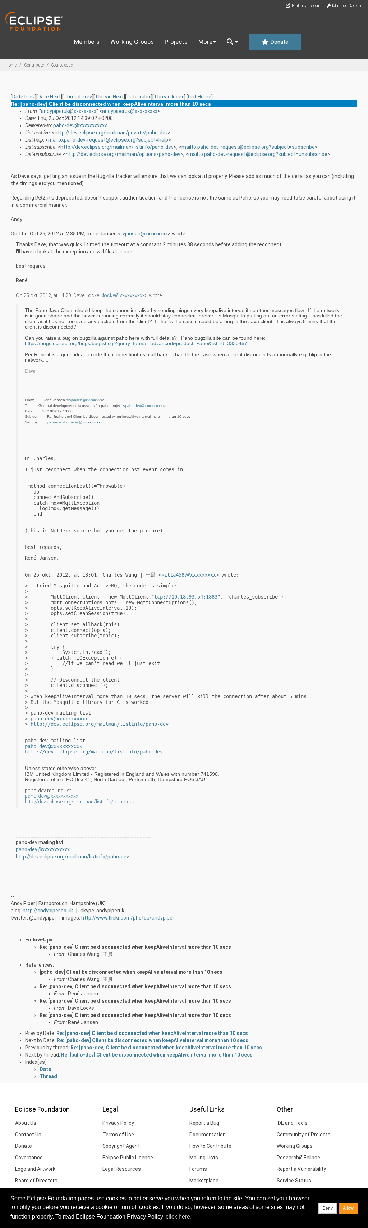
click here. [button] (179, 1217)
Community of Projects (304, 1134)
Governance (29, 1157)
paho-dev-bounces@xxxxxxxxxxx (74, 422)
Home (11, 65)
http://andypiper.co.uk (48, 910)
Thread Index (169, 97)
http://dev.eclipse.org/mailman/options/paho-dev (123, 154)
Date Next (49, 97)
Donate (278, 42)
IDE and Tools (292, 1123)
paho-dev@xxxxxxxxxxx (80, 125)
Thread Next (109, 97)
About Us (25, 1123)
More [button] (205, 41)
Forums (198, 1169)
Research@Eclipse (298, 1157)
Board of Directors (36, 1180)
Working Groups (132, 41)
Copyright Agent (121, 1146)
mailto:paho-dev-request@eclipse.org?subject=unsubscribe (257, 154)
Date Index (138, 97)
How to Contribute (210, 1146)
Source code (62, 65)
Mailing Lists (203, 1157)
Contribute (34, 65)
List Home (199, 97)
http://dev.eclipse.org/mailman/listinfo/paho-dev (117, 147)
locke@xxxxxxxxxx (124, 295)
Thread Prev (78, 97)
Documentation (207, 1134)
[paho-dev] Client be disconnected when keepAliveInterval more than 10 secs (131, 972)
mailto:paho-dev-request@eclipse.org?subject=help (108, 140)
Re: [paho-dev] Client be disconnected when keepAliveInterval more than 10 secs (135, 947)
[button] (232, 42)
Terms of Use (118, 1134)
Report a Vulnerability (301, 1169)
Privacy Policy (118, 1123)
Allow (348, 1208)
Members (87, 41)
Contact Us (28, 1134)
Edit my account (306, 5)
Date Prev (23, 97)
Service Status (294, 1180)
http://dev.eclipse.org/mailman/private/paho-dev (111, 133)
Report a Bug (204, 1123)
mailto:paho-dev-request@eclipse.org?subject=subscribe (248, 147)
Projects (176, 41)
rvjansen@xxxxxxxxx (144, 234)
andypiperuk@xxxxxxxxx (68, 111)
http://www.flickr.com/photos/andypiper (127, 918)
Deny (327, 1208)
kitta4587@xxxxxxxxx (188, 575)
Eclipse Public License (127, 1157)
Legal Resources (121, 1169)
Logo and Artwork (35, 1169)
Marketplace (203, 1180)
